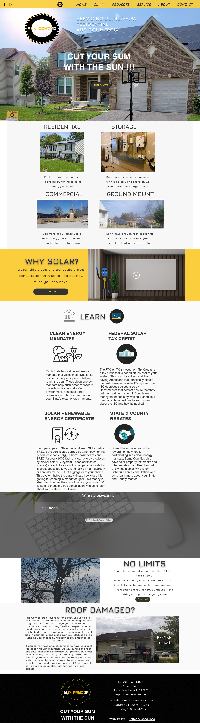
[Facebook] (4, 4)
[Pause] (99, 659)
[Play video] (136, 275)
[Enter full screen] (175, 659)
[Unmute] (104, 659)
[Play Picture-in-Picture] (170, 659)
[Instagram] (10, 4)
